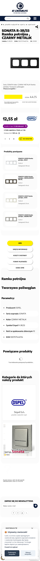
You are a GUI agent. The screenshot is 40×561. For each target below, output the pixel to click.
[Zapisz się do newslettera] (36, 506)
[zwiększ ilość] (13, 139)
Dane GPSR (20, 268)
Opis (20, 243)
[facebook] (13, 513)
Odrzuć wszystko (28, 553)
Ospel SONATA (32, 24)
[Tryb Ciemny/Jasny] (27, 513)
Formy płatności (20, 261)
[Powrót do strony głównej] (1, 24)
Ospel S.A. (22, 24)
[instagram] (18, 513)
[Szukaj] (28, 18)
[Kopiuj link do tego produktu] (36, 26)
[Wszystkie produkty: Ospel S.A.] (32, 118)
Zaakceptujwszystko (12, 553)
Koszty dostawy (20, 255)
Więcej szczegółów (9, 89)
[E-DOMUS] (20, 8)
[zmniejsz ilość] (5, 139)
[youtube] (22, 513)
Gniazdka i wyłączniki (11, 24)
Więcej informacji (20, 249)
